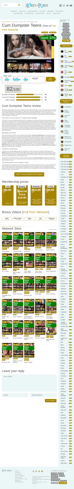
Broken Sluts (39, 316)
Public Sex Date (5, 317)
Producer (4, 249)
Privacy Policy (18, 477)
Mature (63, 335)
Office (62, 352)
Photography (64, 370)
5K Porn (66, 56)
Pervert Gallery (40, 338)
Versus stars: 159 (66, 35)
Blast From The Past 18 (68, 137)
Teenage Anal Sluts (6, 296)
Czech (62, 239)
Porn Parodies (18, 13)
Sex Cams (42, 11)
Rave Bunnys (67, 121)
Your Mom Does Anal (38, 271)
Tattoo (62, 433)
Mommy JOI (6, 362)
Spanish (63, 415)
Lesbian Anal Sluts (28, 338)
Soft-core (63, 410)
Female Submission (64, 269)
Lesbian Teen (64, 326)
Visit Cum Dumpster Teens (29, 174)
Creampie (63, 229)
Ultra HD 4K (27, 249)
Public (4, 314)
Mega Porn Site (64, 339)
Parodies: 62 (66, 36)
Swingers (63, 430)
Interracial (27, 291)
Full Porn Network (35, 212)
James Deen (17, 251)
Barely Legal (66, 94)
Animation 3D (64, 177)
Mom (41, 269)
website (50, 79)
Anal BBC (38, 294)
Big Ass (63, 190)
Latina (62, 317)
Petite (62, 368)
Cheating (63, 221)
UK (62, 448)
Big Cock (63, 192)
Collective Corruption (67, 126)
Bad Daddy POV (16, 273)
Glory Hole (64, 294)
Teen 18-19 (22, 21)
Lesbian (26, 335)
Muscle (63, 350)
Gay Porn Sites (29, 13)
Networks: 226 (66, 32)
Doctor (63, 244)
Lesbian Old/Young (64, 323)
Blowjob (26, 358)
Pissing (63, 373)
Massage (63, 333)
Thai (62, 441)
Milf (25, 269)
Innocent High (67, 66)
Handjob (63, 299)
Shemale (63, 403)
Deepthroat (64, 241)
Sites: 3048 (66, 23)
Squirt (62, 423)
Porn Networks (32, 11)
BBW (15, 314)
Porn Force (39, 250)
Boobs (62, 203)
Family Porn (16, 269)
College (63, 223)
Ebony (62, 253)
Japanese (63, 312)
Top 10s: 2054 (66, 26)
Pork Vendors (17, 316)
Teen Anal (5, 293)
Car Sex (63, 210)
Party (62, 365)
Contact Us (17, 472)
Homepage (14, 11)
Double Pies (68, 145)
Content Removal (19, 482)
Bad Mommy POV (50, 340)
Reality (63, 389)
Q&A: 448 (66, 27)
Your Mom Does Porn (27, 271)
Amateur (4, 269)
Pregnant (63, 381)
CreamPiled (68, 107)
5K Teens (66, 51)
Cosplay (63, 226)
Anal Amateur (17, 338)
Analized (27, 251)
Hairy (62, 296)
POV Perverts (50, 294)
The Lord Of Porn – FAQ (21, 478)
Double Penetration (64, 247)
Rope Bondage (63, 394)
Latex (62, 314)
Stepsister (63, 425)
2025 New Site (65, 166)
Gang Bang (64, 283)
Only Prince (28, 295)
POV (15, 270)
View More (53, 229)
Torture (63, 446)
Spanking (63, 417)
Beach (62, 187)
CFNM (62, 218)
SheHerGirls (68, 141)
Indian (62, 304)
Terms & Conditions (19, 475)
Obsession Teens (68, 81)
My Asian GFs (67, 149)
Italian (62, 309)
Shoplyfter (67, 77)
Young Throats (67, 89)
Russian (63, 398)
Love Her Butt (67, 116)
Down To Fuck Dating (17, 361)
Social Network (63, 406)
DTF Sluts (5, 271)
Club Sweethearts (68, 61)
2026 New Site (65, 169)
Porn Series (59, 11)
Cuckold (63, 231)
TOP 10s (48, 13)
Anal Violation (17, 294)
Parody (63, 363)
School (63, 400)
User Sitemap (18, 474)
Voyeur (63, 460)
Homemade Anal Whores (28, 317)
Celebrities (64, 216)
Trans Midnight (67, 111)
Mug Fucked (28, 362)
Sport (62, 420)
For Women (16, 247)
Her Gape (5, 338)
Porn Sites (22, 11)
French (63, 281)
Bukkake (63, 208)
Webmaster (18, 480)
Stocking (63, 428)
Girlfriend (63, 288)
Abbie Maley (50, 250)
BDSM (62, 185)
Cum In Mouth (65, 234)
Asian (62, 179)
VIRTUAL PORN (63, 457)
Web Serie (64, 463)
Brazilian (63, 205)
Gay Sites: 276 (66, 29)
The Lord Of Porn (6, 21)
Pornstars (50, 11)
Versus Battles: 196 (66, 33)
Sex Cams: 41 (66, 38)
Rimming (63, 391)
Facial (62, 261)
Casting (48, 269)
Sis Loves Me (66, 72)
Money (37, 314)
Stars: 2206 (66, 24)
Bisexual (63, 195)
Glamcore (63, 291)
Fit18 (66, 85)
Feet (62, 266)
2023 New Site (50, 335)
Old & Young (64, 355)
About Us (17, 471)
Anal (26, 247)
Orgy (62, 358)
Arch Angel (5, 251)
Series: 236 (66, 30)
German (63, 286)
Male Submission (64, 329)
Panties (63, 360)
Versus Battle (40, 13)
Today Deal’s (57, 13)
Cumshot (26, 360)
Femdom (63, 273)
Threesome (64, 443)
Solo (62, 412)
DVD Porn (64, 251)
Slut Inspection (51, 271)
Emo (62, 256)
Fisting (63, 275)
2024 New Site (5, 247)
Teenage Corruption (49, 317)
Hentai (62, 301)
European (63, 258)
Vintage (63, 454)
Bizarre (63, 198)
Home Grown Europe (67, 132)
